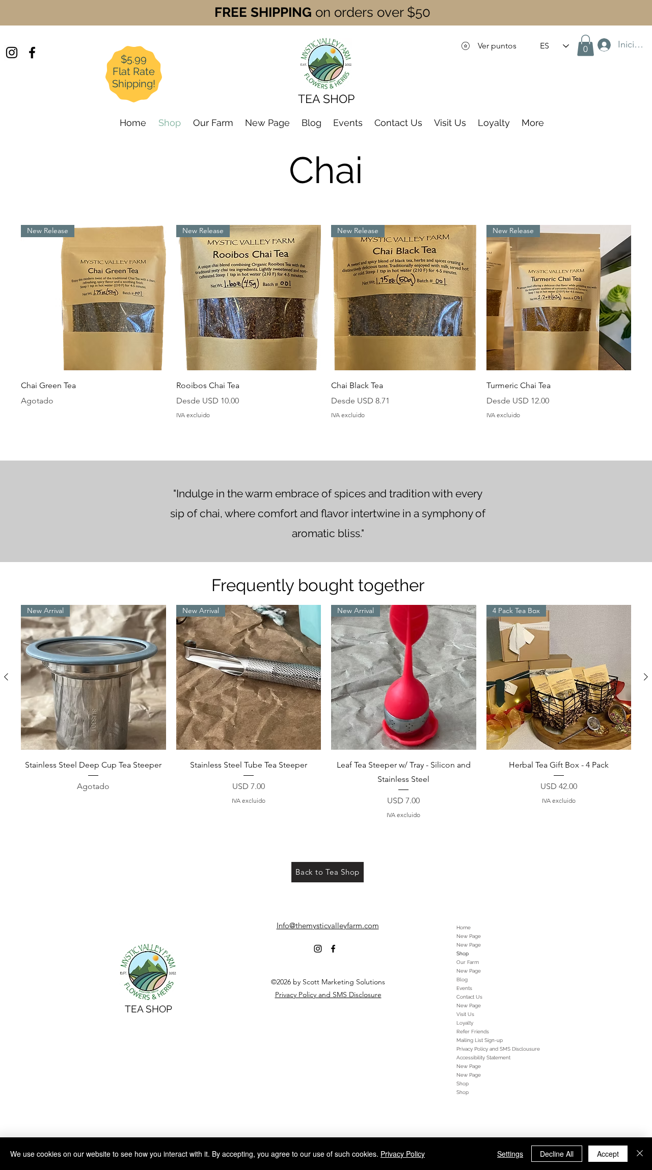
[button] (585, 45)
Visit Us (465, 1014)
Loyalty (464, 1023)
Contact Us (469, 997)
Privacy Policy (403, 1154)
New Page (468, 936)
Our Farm (467, 962)
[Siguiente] (646, 677)
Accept (608, 1154)
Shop (462, 953)
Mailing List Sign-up (479, 1040)
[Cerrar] (640, 1154)
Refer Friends (472, 1031)
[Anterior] (6, 677)
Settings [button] (510, 1154)
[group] (326, 712)
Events (464, 988)
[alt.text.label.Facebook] (32, 52)
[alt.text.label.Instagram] (11, 52)
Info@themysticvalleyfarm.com (328, 925)
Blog (462, 979)
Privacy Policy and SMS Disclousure (498, 1049)
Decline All (557, 1154)
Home (463, 927)
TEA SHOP (148, 1008)
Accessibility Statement (483, 1057)
